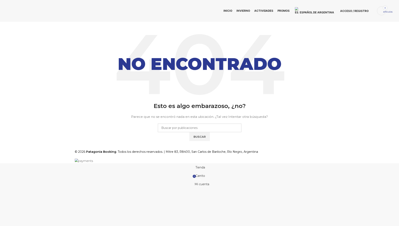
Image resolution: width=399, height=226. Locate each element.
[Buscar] (373, 11)
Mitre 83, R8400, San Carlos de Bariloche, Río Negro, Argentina (212, 152)
